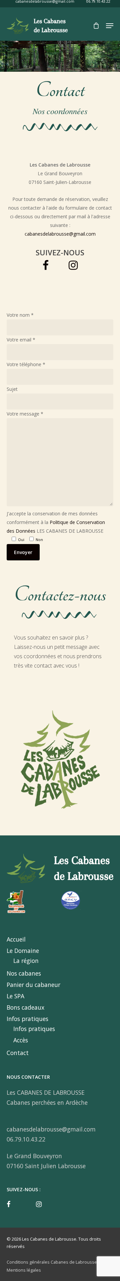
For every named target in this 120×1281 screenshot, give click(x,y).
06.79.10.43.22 (26, 1139)
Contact (18, 1053)
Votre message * (25, 414)
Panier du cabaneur (33, 985)
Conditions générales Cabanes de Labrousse (52, 1262)
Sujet (12, 389)
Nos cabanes (24, 973)
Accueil (16, 939)
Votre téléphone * (26, 364)
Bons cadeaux (25, 1007)
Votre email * (21, 339)
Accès (20, 1040)
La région (26, 961)
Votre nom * (20, 315)
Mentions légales (24, 1270)
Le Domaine (23, 951)
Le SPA (15, 996)
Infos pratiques (27, 1019)
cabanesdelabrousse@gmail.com (60, 234)
